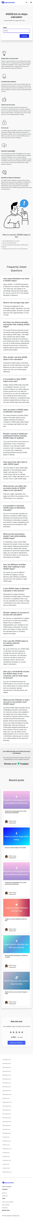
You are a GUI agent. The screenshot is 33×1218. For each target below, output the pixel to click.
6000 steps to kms (6, 1079)
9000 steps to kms (6, 1090)
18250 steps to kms (6, 1172)
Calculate (24, 36)
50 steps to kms (6, 1098)
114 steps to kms (6, 1129)
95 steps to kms (6, 1144)
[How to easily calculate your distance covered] (16, 944)
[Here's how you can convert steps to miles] (16, 981)
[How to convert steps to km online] (16, 836)
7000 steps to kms (6, 1082)
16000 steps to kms (6, 1121)
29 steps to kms (6, 1156)
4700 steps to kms (6, 1113)
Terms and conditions (7, 1202)
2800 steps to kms (6, 1125)
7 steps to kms (5, 1164)
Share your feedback (16, 1042)
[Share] (26, 2)
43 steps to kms (6, 1152)
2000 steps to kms (6, 1063)
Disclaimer (5, 1207)
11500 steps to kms (6, 1148)
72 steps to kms (6, 1137)
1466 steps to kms (6, 1160)
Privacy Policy (5, 1204)
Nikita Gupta (12, 821)
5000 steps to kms (6, 1075)
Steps (5, 27)
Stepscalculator (15, 1215)
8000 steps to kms (6, 1086)
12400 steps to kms (6, 1106)
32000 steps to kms (7, 1102)
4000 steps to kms (6, 1071)
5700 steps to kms (6, 1141)
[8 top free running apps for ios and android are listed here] (16, 800)
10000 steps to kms (6, 1094)
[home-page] (8, 2)
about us (4, 1193)
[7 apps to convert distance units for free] (16, 908)
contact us (5, 1195)
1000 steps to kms (6, 1059)
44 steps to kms (6, 1168)
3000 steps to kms (6, 1067)
